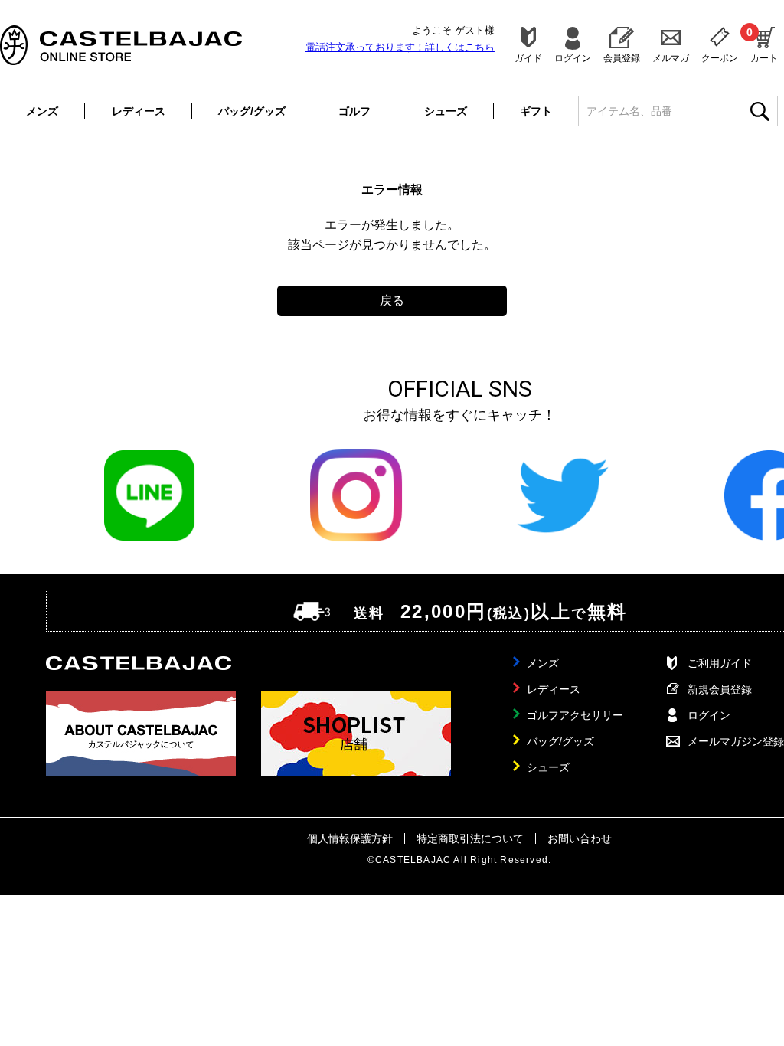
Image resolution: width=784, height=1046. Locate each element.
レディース (138, 111)
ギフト (536, 111)
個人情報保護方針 (350, 838)
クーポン (719, 58)
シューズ (445, 111)
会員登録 (621, 58)
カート (764, 44)
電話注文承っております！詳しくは (400, 47)
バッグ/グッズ (252, 111)
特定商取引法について (470, 838)
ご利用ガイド (720, 663)
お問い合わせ (579, 838)
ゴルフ (354, 111)
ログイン (572, 58)
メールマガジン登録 (736, 741)
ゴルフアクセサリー (575, 715)
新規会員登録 (720, 689)
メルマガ (670, 58)
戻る (392, 300)
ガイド (528, 58)
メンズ (42, 111)
